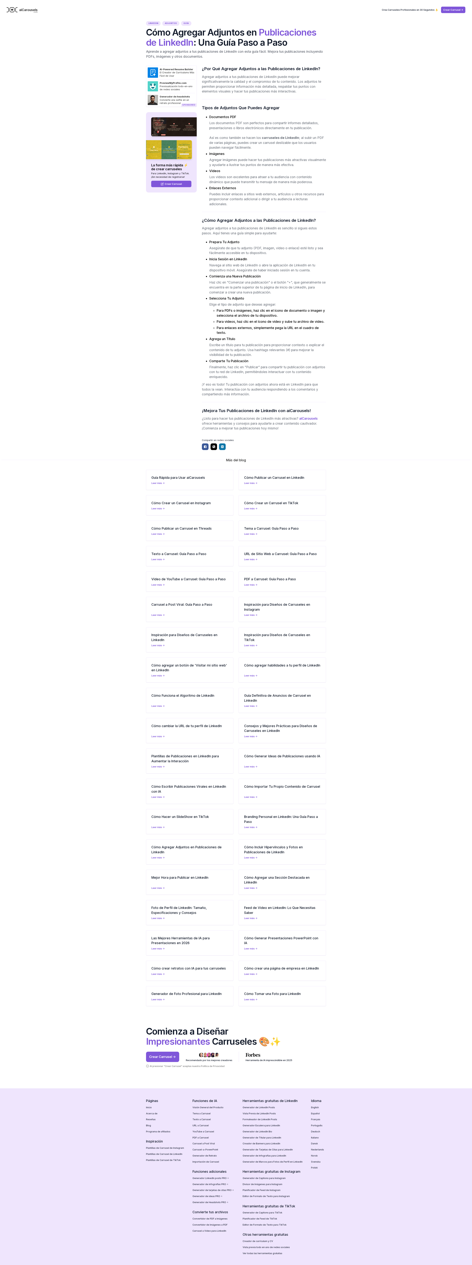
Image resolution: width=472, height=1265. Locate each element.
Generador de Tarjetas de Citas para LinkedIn (268, 1149)
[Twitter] (214, 446)
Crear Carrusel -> (453, 9)
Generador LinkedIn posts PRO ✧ (210, 1178)
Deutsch (315, 1131)
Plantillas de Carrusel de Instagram (165, 1148)
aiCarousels (308, 418)
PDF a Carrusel (200, 1137)
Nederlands (317, 1149)
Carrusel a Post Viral (203, 1143)
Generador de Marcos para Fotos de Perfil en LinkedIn (273, 1161)
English (315, 1107)
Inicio (149, 1107)
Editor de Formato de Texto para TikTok (265, 1224)
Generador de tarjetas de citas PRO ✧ (213, 1190)
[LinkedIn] (222, 446)
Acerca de (151, 1113)
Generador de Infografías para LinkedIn (264, 1155)
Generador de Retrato (204, 1155)
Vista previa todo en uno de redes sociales (266, 1247)
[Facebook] (205, 446)
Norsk (314, 1155)
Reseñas (151, 1119)
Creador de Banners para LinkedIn (261, 1143)
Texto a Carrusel (201, 1119)
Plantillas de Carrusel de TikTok (163, 1160)
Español (315, 1113)
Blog (148, 1125)
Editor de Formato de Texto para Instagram (266, 1196)
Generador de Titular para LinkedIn (262, 1137)
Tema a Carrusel (201, 1113)
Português (316, 1125)
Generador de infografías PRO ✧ (210, 1184)
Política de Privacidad (213, 1066)
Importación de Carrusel (205, 1161)
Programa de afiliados (158, 1131)
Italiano (315, 1137)
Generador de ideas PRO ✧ (207, 1196)
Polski (314, 1167)
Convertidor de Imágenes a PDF (210, 1224)
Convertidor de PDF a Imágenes (210, 1218)
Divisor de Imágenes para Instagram (262, 1184)
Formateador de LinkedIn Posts (260, 1119)
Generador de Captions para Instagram (264, 1178)
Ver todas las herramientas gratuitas (262, 1253)
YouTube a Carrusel (203, 1131)
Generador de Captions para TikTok (262, 1212)
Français (315, 1119)
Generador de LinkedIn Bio (257, 1131)
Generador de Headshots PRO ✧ (210, 1202)
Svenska (315, 1161)
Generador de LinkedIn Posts (259, 1107)
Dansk (314, 1143)
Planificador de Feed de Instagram (261, 1190)
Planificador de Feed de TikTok (260, 1218)
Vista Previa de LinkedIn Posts (259, 1113)
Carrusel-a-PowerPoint (205, 1149)
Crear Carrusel (173, 184)
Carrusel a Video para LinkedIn (209, 1230)
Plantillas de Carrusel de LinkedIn (164, 1154)
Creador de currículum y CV (258, 1241)
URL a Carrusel (200, 1125)
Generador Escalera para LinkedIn (261, 1125)
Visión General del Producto (207, 1107)
